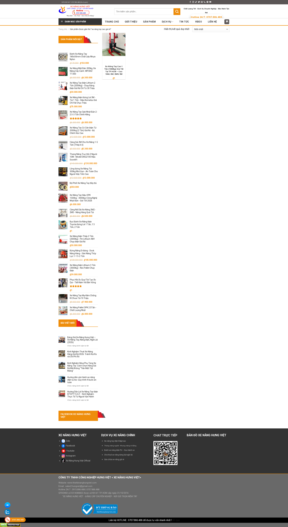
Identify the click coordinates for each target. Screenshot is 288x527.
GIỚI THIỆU (131, 21)
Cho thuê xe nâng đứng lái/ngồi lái (118, 455)
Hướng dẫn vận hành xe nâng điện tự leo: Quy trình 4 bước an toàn (81, 380)
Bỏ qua (176, 520)
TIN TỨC (184, 21)
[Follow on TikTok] (196, 2)
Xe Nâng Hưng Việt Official (77, 460)
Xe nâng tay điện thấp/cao (115, 441)
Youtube (69, 451)
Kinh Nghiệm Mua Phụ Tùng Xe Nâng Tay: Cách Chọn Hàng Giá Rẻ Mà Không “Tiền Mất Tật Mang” (81, 367)
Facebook (70, 445)
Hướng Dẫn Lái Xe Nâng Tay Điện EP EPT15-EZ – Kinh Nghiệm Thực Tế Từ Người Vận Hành (82, 394)
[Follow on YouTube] (210, 2)
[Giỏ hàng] (226, 21)
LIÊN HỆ (212, 21)
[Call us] (205, 2)
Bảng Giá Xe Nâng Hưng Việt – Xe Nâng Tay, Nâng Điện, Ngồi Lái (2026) (82, 340)
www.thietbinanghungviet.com (82, 483)
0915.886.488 (78, 489)
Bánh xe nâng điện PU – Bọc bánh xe (119, 450)
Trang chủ (62, 29)
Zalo (67, 441)
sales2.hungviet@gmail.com (78, 486)
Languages (220, 2)
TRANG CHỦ (112, 21)
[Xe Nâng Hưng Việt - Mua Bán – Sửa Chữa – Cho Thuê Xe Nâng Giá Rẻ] (84, 11)
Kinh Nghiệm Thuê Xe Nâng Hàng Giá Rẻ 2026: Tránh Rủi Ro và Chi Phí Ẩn (82, 354)
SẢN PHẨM (149, 21)
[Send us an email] (202, 2)
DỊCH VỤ (166, 21)
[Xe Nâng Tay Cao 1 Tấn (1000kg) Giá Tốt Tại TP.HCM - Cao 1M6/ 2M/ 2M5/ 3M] (113, 44)
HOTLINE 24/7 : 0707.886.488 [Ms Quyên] (75, 2)
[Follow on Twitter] (199, 2)
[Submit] (177, 11)
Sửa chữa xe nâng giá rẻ (114, 459)
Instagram (70, 456)
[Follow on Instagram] (193, 2)
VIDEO (198, 21)
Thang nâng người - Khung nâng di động (120, 446)
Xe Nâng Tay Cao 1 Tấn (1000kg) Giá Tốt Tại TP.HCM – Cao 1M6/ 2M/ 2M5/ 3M (113, 70)
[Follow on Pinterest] (207, 2)
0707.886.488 (92, 489)
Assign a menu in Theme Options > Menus (168, 2)
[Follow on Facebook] (190, 2)
